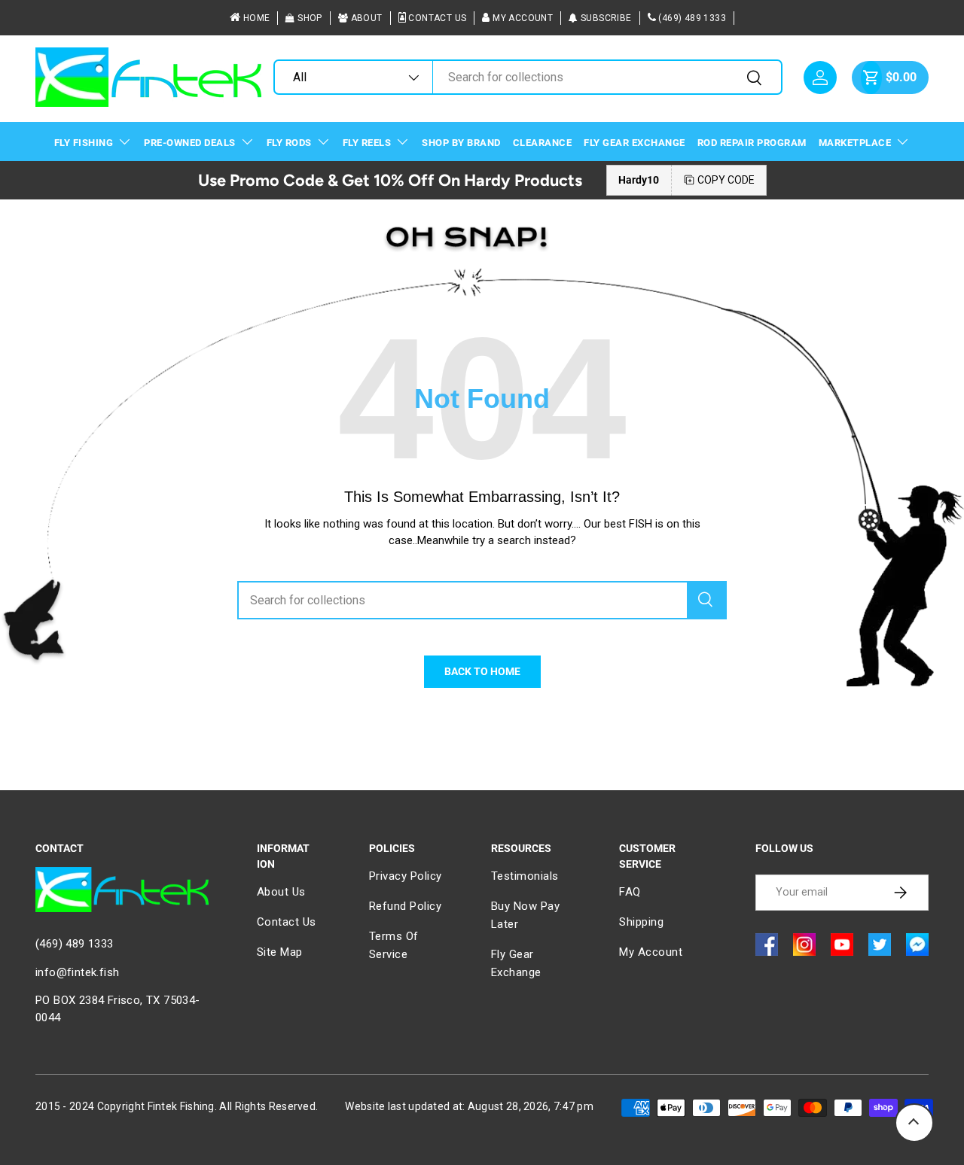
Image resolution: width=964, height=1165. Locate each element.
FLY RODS (289, 142)
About (367, 18)
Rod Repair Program (752, 142)
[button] (871, 77)
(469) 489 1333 (692, 18)
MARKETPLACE (855, 142)
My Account (523, 18)
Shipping (641, 922)
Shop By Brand (461, 142)
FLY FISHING (84, 142)
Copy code (726, 180)
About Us (281, 892)
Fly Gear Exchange (634, 142)
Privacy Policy (405, 876)
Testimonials (525, 876)
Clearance (542, 142)
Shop (309, 18)
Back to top (914, 1122)
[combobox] (527, 77)
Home (256, 18)
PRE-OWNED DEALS (190, 142)
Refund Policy (405, 906)
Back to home (482, 671)
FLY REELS (367, 142)
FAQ (630, 892)
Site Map (280, 952)
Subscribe (606, 18)
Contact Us (437, 18)
